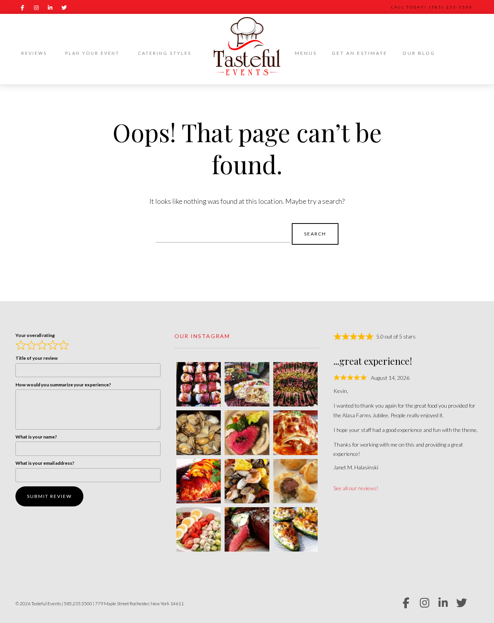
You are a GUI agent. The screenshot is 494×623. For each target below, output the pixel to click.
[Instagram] (36, 8)
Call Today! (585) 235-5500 (432, 7)
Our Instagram (202, 336)
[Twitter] (64, 8)
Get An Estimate (359, 53)
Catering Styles (164, 53)
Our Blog (419, 53)
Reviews (34, 53)
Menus (306, 53)
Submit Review (49, 496)
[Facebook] (22, 8)
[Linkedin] (50, 8)
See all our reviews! (355, 488)
